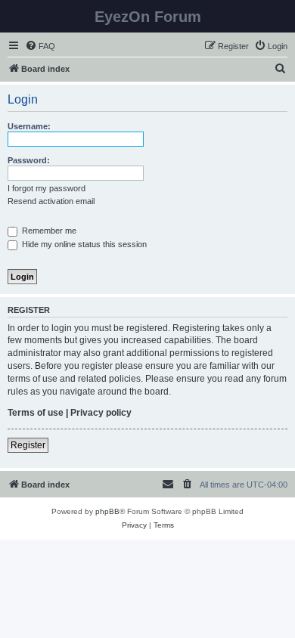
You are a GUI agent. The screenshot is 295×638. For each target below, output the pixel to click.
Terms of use (36, 412)
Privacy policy (101, 412)
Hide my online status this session (83, 244)
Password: (29, 160)
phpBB (107, 511)
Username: (29, 126)
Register (28, 445)
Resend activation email (51, 201)
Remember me (48, 230)
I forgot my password (46, 188)
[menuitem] (40, 46)
